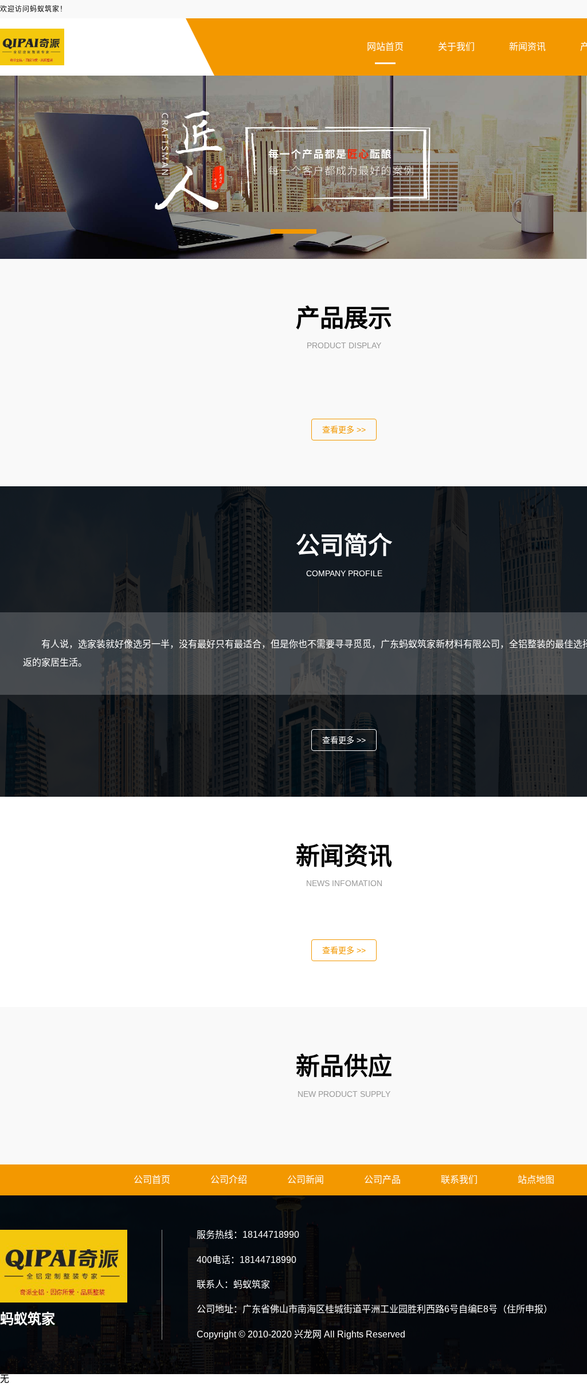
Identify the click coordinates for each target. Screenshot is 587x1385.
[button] (293, 231)
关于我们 (456, 47)
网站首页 (385, 47)
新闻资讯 (527, 47)
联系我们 (459, 1180)
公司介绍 (228, 1180)
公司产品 (382, 1180)
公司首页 (152, 1180)
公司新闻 (305, 1180)
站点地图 (536, 1180)
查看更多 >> (344, 429)
